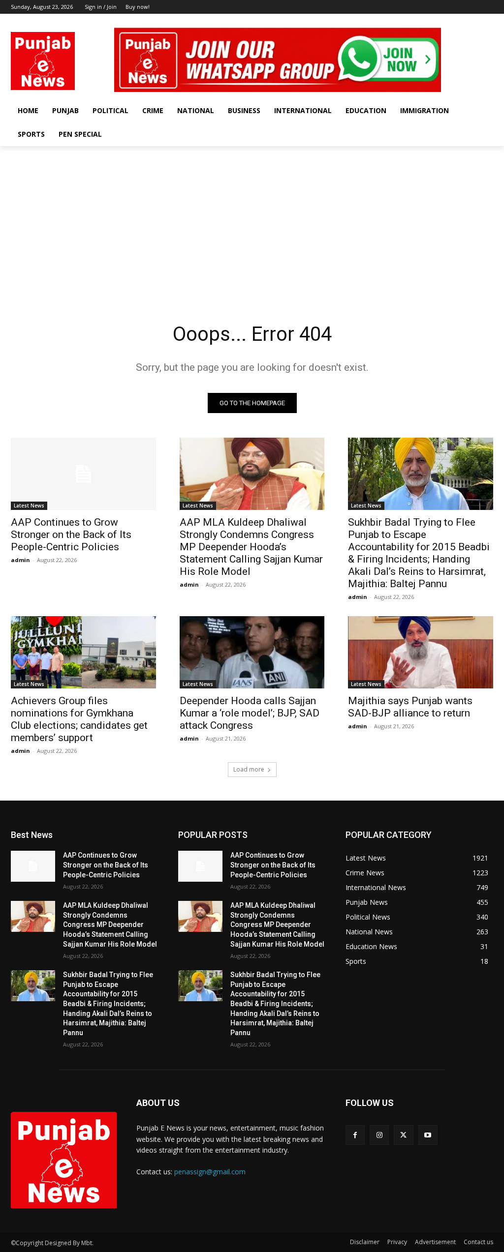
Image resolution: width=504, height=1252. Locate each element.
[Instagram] (460, 21)
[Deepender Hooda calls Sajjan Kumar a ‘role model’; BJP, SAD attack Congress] (252, 652)
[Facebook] (446, 21)
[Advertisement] (252, 220)
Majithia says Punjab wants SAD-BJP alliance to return (410, 707)
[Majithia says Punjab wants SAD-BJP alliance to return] (420, 652)
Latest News (29, 505)
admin (20, 560)
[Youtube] (487, 21)
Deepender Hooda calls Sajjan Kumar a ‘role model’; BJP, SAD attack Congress (249, 713)
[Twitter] (473, 21)
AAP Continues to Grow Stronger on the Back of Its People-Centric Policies (71, 534)
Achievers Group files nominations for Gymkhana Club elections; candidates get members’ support (79, 719)
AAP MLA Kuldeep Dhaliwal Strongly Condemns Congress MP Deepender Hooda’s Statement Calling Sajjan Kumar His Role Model (251, 546)
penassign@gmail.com (210, 1171)
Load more (248, 769)
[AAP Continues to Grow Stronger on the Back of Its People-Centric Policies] (83, 474)
